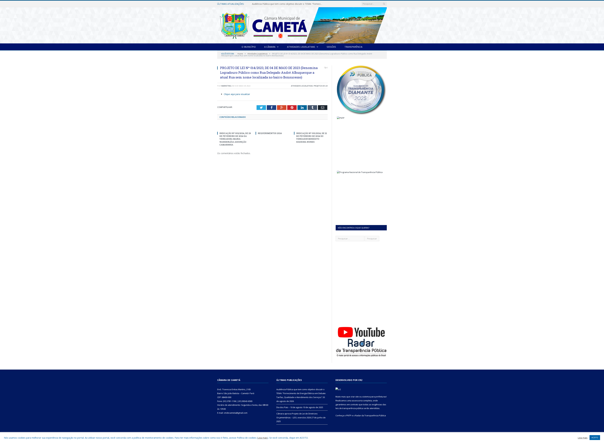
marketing (226, 86)
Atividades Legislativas (301, 46)
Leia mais (262, 437)
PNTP (348, 415)
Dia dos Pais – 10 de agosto (266, 4)
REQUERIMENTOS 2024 (270, 133)
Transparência (353, 46)
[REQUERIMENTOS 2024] (272, 127)
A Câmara (269, 46)
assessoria (357, 400)
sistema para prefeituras (374, 396)
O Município (249, 46)
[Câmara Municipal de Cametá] (302, 25)
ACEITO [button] (594, 437)
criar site (355, 396)
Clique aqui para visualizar (237, 94)
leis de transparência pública (349, 408)
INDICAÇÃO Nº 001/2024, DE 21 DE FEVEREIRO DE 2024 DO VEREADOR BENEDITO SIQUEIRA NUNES (311, 137)
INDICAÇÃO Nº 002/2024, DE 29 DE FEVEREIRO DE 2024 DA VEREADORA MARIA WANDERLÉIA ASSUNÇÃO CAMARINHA (235, 139)
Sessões (331, 46)
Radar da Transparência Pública (370, 415)
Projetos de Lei (321, 86)
